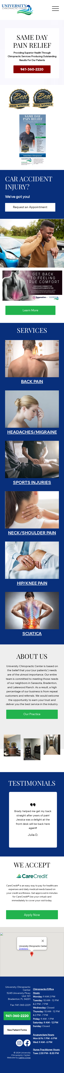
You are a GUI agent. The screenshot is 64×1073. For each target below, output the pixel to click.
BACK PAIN (32, 381)
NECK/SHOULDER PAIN (32, 532)
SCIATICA (32, 633)
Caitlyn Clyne (24, 1057)
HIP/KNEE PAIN (32, 583)
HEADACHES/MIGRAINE (32, 432)
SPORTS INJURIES (32, 482)
